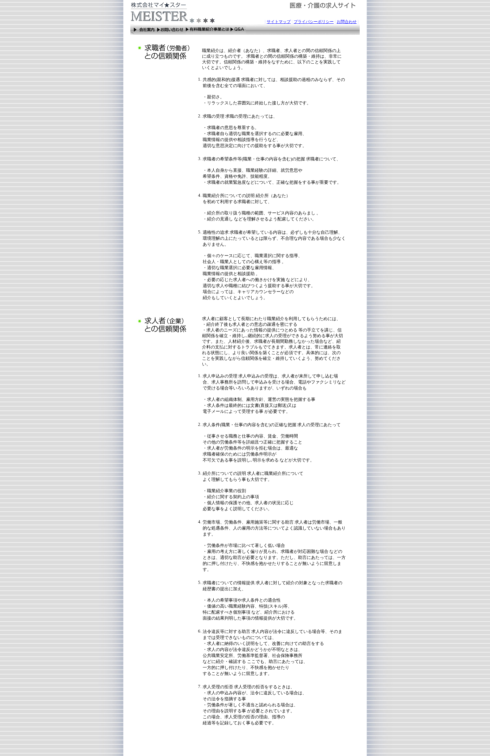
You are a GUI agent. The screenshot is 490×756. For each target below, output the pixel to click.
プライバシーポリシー (314, 21)
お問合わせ (347, 21)
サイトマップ (279, 21)
